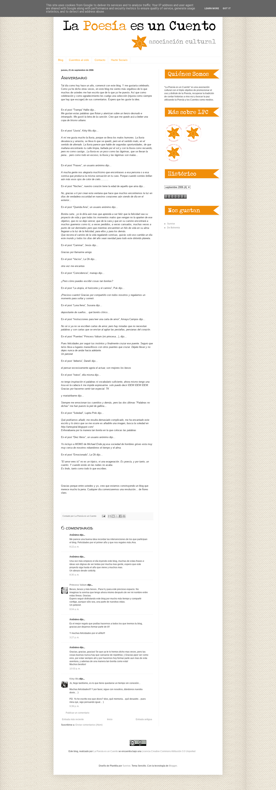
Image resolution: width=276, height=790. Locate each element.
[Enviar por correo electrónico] (110, 516)
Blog (60, 59)
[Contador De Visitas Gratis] (175, 198)
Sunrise (171, 223)
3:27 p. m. (74, 637)
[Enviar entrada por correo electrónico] (103, 516)
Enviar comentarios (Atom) (89, 725)
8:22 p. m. (74, 546)
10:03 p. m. (75, 668)
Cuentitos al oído (79, 59)
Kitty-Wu (74, 678)
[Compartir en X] (117, 516)
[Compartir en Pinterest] (124, 516)
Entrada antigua (144, 719)
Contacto (100, 59)
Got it (227, 8)
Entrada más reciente (73, 719)
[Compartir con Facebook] (120, 516)
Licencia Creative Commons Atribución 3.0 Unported (168, 751)
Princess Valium (78, 585)
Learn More (211, 8)
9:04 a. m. (74, 609)
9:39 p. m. (74, 706)
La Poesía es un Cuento (105, 751)
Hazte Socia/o (119, 59)
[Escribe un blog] (113, 516)
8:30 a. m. (74, 574)
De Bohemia (173, 227)
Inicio (109, 719)
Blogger (173, 765)
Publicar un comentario (77, 712)
